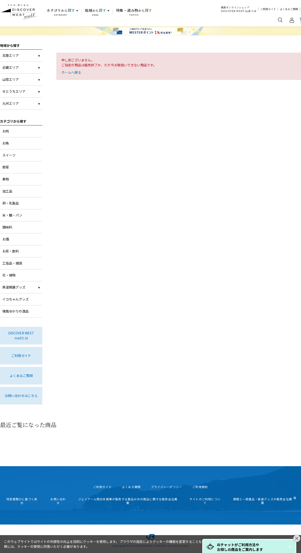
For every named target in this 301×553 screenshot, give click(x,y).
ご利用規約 (200, 487)
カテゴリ (61, 12)
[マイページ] (292, 21)
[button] (290, 547)
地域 (95, 12)
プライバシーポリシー (166, 487)
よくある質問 (131, 487)
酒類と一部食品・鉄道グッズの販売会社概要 (262, 501)
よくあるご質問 (289, 9)
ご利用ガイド (268, 9)
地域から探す (10, 45)
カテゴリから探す (13, 121)
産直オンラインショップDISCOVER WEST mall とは (238, 9)
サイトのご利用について (205, 501)
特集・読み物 (134, 12)
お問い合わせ (58, 501)
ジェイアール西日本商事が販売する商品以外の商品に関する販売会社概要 (127, 501)
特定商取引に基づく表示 (21, 501)
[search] (280, 20)
